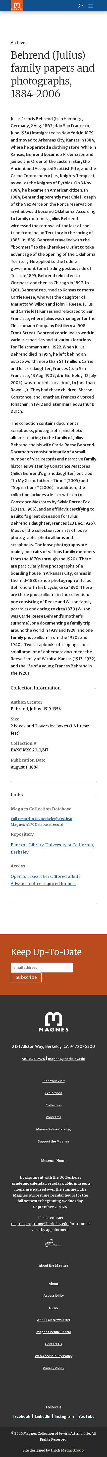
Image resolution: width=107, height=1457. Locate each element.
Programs (53, 1117)
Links (17, 795)
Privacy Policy (53, 1368)
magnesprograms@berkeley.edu (40, 1224)
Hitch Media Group (67, 1450)
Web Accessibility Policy (53, 1356)
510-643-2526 (34, 1059)
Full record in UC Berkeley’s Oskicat (41, 819)
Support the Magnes (53, 1141)
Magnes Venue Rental (53, 1332)
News (53, 1308)
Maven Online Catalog (53, 1129)
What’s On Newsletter (53, 1320)
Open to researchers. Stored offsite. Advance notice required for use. (46, 880)
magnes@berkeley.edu (66, 1059)
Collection (54, 1105)
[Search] (80, 6)
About (53, 1284)
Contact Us (53, 1344)
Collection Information (36, 688)
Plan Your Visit (54, 1081)
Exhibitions (53, 1093)
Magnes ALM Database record (37, 824)
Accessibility (54, 1295)
